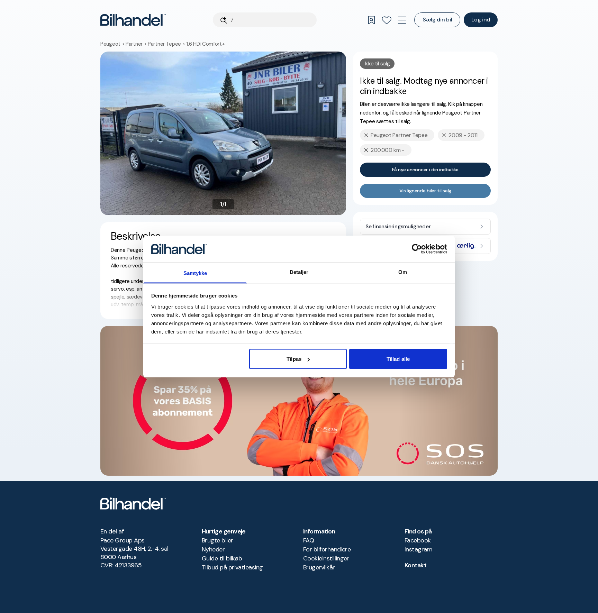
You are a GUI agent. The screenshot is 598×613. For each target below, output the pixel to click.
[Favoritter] (386, 20)
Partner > (137, 43)
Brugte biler (217, 540)
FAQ (308, 540)
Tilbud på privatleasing (232, 567)
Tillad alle (398, 359)
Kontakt (415, 565)
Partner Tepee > (167, 43)
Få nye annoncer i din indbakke (425, 169)
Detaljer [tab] (299, 272)
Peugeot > (113, 43)
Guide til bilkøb (222, 558)
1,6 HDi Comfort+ (205, 43)
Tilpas (294, 359)
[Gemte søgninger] (371, 20)
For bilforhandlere (327, 549)
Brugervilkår (319, 567)
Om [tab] (402, 272)
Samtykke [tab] (195, 273)
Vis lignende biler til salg (425, 190)
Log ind (480, 19)
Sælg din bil (437, 19)
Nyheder (213, 549)
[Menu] (401, 20)
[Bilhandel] (133, 20)
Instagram (418, 549)
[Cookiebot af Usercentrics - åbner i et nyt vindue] (417, 249)
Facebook (418, 540)
